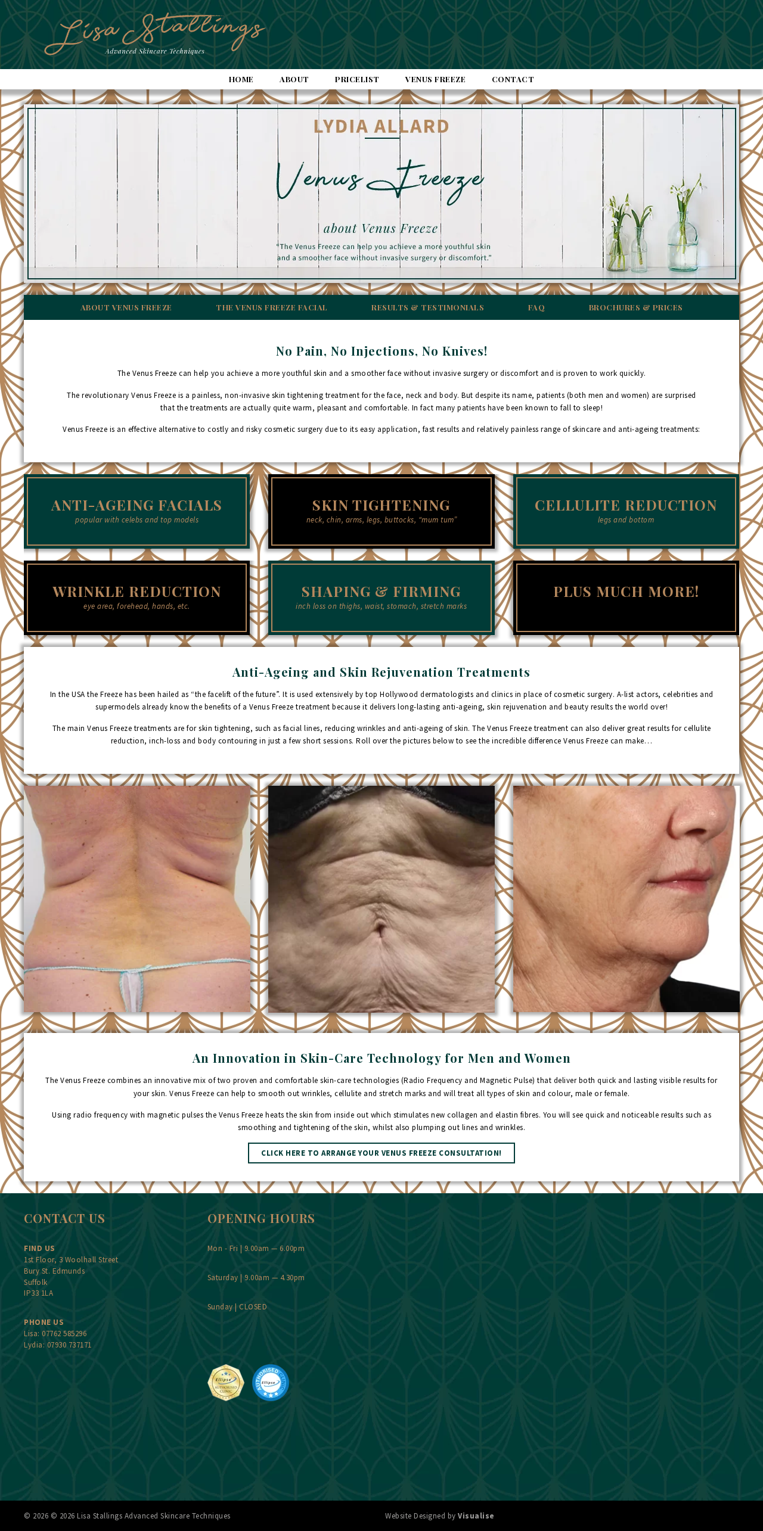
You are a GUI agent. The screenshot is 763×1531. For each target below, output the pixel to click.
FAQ (536, 307)
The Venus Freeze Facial (272, 307)
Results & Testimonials (427, 307)
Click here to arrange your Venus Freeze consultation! (381, 1153)
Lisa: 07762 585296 (55, 1333)
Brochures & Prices (636, 307)
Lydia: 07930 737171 (58, 1345)
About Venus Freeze (126, 307)
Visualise (476, 1516)
